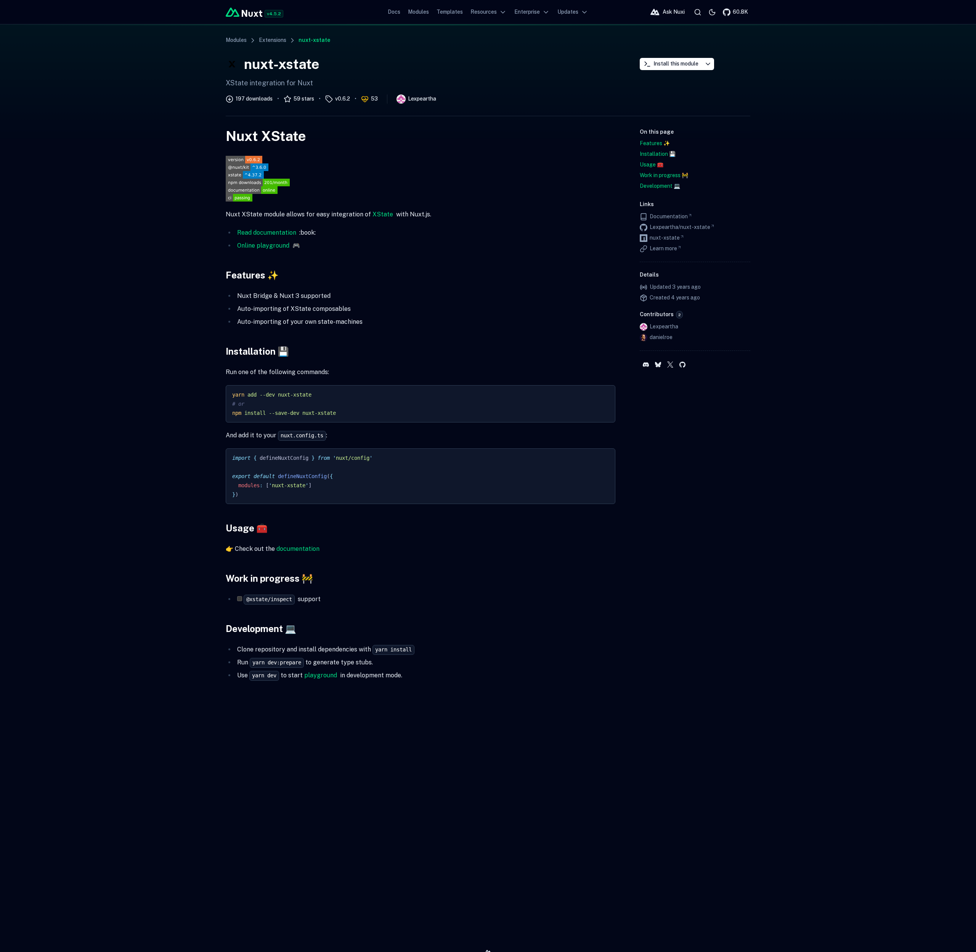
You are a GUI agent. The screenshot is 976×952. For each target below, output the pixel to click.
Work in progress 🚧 (269, 578)
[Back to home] (244, 12)
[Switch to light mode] (712, 12)
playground (320, 675)
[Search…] (698, 12)
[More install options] (708, 64)
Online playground (263, 245)
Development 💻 (261, 628)
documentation (297, 548)
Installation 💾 (257, 351)
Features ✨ (252, 275)
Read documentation (266, 232)
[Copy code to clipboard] (605, 394)
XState (382, 214)
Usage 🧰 (247, 528)
